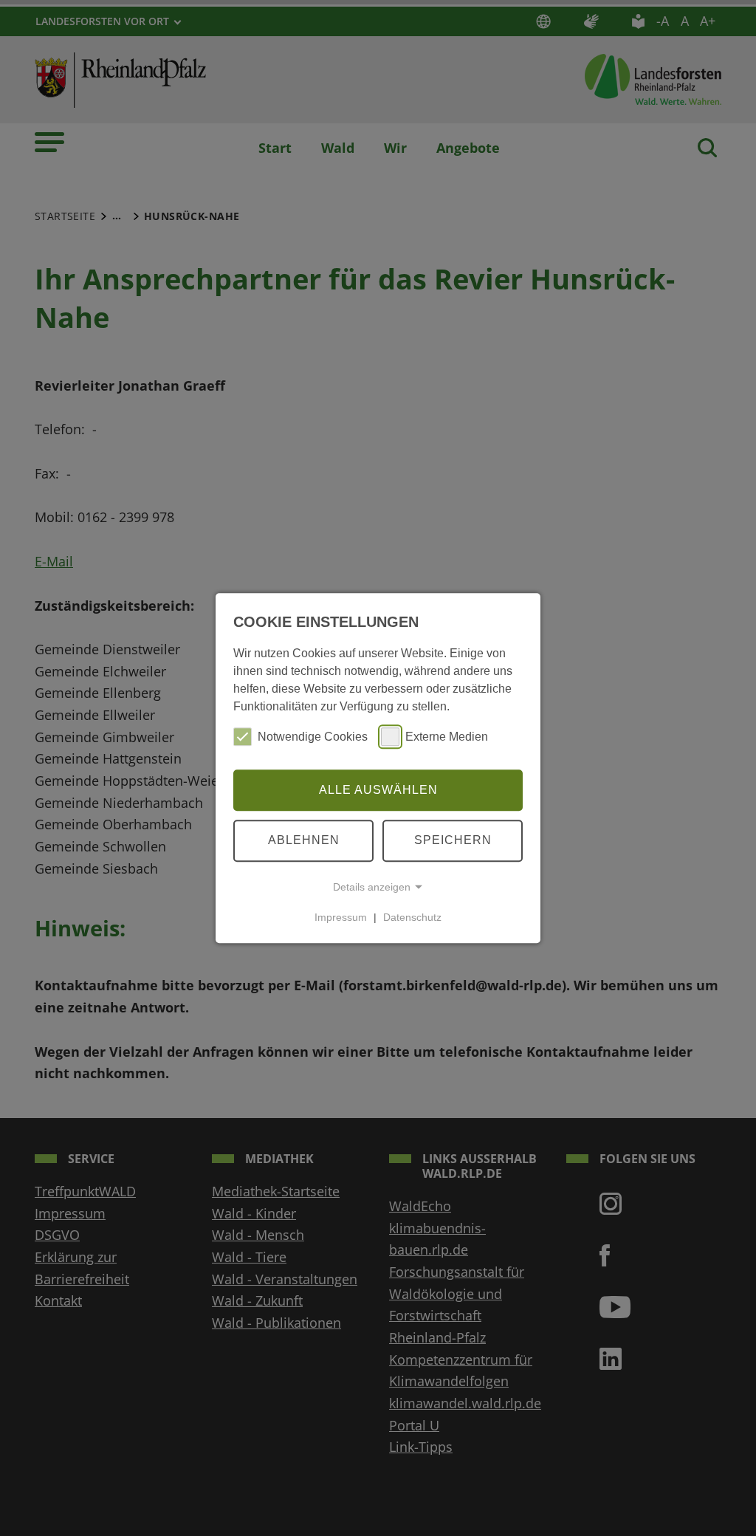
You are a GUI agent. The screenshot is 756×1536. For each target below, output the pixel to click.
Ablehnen (304, 840)
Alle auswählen (378, 790)
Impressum (341, 917)
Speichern (453, 840)
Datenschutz (412, 917)
